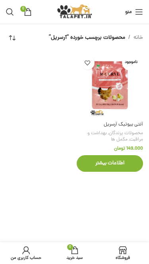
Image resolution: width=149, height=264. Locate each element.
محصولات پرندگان (126, 133)
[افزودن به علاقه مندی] (88, 63)
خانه (138, 38)
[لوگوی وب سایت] (74, 12)
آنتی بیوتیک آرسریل (123, 124)
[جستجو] (10, 12)
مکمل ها (119, 139)
